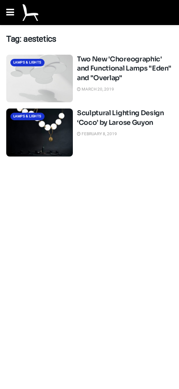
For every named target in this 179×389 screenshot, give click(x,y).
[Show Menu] (10, 12)
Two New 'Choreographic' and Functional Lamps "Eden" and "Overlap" (124, 68)
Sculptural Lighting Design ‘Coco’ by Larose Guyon (120, 117)
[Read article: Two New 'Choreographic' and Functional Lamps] (39, 78)
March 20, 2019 (97, 89)
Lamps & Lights (27, 62)
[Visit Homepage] (30, 12)
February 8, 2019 (99, 133)
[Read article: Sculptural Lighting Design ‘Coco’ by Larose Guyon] (39, 132)
